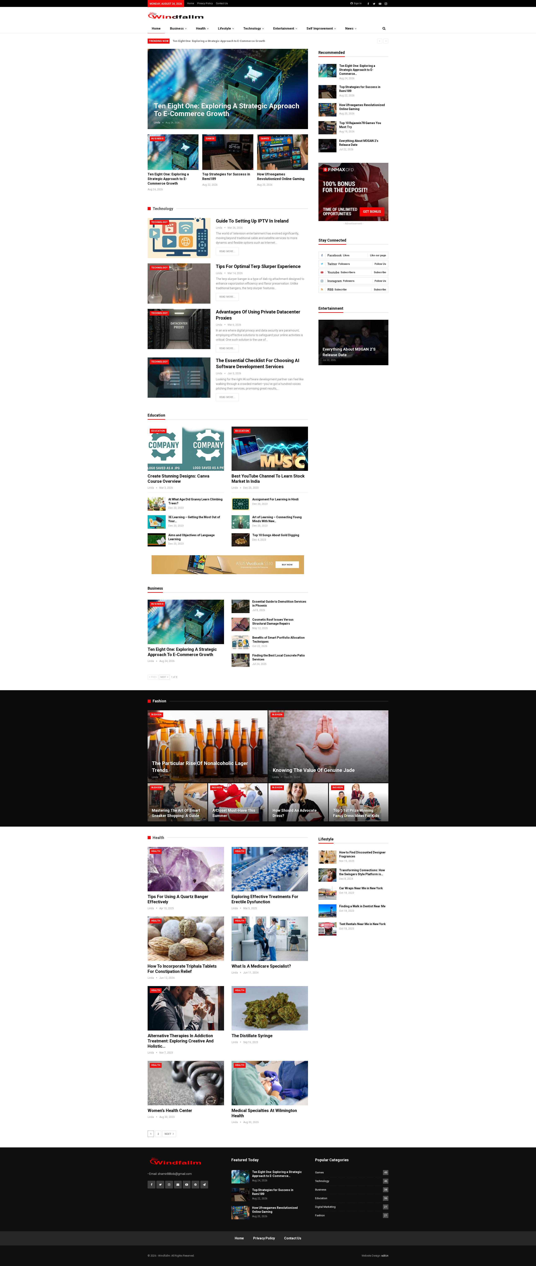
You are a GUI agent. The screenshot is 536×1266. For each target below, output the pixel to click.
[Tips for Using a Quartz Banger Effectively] (186, 869)
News (349, 28)
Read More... (227, 251)
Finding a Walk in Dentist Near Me (362, 906)
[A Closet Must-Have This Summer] (238, 802)
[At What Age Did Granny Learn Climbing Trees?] (157, 504)
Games (210, 138)
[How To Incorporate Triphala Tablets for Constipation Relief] (186, 938)
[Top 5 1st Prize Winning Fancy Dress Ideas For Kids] (359, 802)
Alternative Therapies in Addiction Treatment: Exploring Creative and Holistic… (181, 1041)
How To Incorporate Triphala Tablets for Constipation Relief (182, 969)
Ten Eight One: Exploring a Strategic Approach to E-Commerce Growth (219, 41)
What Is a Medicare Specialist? (261, 966)
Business (177, 28)
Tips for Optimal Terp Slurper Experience (258, 266)
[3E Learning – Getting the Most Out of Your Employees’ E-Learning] (157, 522)
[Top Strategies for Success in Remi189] (227, 152)
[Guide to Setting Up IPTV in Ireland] (179, 238)
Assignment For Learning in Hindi (275, 499)
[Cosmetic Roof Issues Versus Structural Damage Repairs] (241, 624)
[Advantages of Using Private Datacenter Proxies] (179, 329)
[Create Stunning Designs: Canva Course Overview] (186, 449)
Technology (252, 28)
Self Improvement (320, 28)
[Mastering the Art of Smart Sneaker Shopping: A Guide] (177, 802)
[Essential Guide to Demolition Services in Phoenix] (241, 606)
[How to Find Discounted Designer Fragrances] (327, 857)
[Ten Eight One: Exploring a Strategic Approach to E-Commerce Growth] (173, 152)
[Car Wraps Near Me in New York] (327, 893)
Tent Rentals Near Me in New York (362, 924)
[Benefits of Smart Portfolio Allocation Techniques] (241, 642)
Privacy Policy (205, 3)
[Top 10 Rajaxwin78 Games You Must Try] (327, 128)
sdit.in (384, 1255)
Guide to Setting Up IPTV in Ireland (252, 221)
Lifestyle (224, 28)
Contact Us (222, 3)
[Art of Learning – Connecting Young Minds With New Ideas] (241, 522)
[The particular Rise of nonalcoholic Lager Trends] (207, 746)
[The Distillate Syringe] (270, 1008)
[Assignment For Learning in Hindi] (241, 504)
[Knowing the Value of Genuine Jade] (328, 746)
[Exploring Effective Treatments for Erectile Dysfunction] (270, 869)
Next (299, 86)
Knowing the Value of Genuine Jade (314, 770)
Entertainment (283, 28)
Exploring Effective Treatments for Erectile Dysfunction (265, 899)
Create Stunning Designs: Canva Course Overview (178, 479)
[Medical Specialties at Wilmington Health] (270, 1083)
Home (190, 3)
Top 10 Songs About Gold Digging (275, 535)
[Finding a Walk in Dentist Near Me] (327, 911)
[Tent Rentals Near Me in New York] (327, 929)
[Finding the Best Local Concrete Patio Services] (241, 660)
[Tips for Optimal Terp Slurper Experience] (179, 283)
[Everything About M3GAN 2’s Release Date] (327, 145)
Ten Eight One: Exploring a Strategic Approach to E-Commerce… (357, 69)
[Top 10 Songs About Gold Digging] (241, 540)
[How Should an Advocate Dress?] (298, 802)
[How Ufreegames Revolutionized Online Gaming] (282, 152)
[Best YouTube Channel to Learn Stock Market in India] (270, 449)
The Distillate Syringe (252, 1035)
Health (201, 28)
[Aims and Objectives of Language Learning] (157, 540)
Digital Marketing (325, 1206)
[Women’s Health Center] (186, 1083)
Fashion (156, 714)
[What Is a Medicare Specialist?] (270, 938)
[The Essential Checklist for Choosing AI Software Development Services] (179, 377)
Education (158, 431)
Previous (156, 86)
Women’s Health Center (170, 1110)
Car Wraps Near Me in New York (361, 888)
